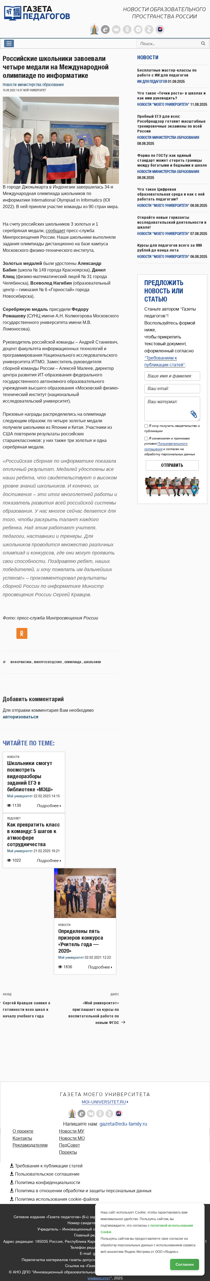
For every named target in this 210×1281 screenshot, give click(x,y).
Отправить (172, 465)
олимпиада (72, 662)
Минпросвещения (48, 662)
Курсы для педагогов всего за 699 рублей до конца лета (169, 247)
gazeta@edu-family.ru (123, 1124)
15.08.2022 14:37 (12, 90)
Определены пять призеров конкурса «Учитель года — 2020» (80, 941)
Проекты (68, 1152)
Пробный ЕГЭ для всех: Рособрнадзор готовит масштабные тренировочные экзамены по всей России (171, 123)
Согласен (185, 1264)
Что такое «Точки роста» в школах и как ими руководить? (171, 95)
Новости (13, 756)
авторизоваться (20, 717)
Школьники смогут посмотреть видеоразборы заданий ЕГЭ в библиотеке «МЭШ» (30, 776)
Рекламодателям (30, 1145)
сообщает (55, 230)
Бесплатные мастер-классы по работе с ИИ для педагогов (167, 72)
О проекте (23, 1131)
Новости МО (72, 1138)
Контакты (22, 1138)
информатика (20, 662)
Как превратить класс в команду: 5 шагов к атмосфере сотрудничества (33, 834)
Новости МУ (71, 1131)
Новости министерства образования (33, 85)
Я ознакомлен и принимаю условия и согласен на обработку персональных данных (169, 446)
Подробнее (48, 806)
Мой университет (20, 796)
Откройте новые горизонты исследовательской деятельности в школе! (171, 222)
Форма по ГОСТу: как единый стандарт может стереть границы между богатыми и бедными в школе (172, 160)
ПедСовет (14, 818)
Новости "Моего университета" (163, 105)
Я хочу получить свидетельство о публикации (172, 428)
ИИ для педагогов (152, 82)
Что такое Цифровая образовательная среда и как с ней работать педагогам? (171, 194)
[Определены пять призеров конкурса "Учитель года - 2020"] (85, 916)
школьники (92, 662)
